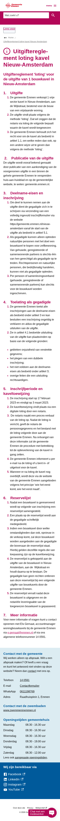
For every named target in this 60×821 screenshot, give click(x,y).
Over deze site (19, 808)
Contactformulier (29, 685)
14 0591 (25, 680)
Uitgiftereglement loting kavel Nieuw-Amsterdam (25, 41)
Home (11, 37)
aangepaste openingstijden (31, 757)
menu (49, 5)
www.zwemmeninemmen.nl (19, 710)
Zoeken (53, 15)
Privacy (30, 808)
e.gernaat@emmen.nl (21, 632)
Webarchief (41, 808)
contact (32, 671)
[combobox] (26, 15)
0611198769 (27, 691)
